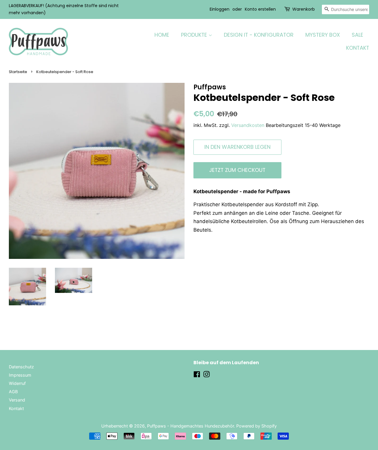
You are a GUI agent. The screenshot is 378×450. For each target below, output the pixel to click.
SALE (357, 34)
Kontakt (16, 408)
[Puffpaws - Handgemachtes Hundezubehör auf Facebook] (196, 375)
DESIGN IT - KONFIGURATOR (259, 34)
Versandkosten (247, 125)
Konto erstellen (260, 9)
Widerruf (17, 383)
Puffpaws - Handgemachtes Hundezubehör (190, 425)
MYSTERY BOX (322, 34)
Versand (17, 399)
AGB (13, 391)
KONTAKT (357, 47)
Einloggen (219, 9)
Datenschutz (21, 366)
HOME (161, 34)
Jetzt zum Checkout (237, 170)
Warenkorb (303, 9)
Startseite (18, 71)
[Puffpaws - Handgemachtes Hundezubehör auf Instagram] (206, 375)
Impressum (20, 375)
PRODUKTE (194, 34)
